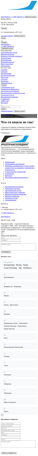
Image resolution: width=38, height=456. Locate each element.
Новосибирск (22, 326)
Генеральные (5, 66)
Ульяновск (7, 375)
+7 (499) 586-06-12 (7, 213)
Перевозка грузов (7, 48)
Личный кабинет (7, 111)
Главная (8, 115)
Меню (3, 38)
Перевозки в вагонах (12, 188)
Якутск (6, 411)
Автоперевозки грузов (9, 52)
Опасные (4, 72)
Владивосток (8, 286)
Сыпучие (4, 79)
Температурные (6, 83)
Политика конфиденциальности (16, 177)
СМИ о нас (5, 101)
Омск (5, 338)
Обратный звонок (30, 17)
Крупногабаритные (8, 75)
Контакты (4, 103)
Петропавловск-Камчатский (13, 347)
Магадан (7, 314)
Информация (9, 162)
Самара (6, 356)
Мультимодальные (7, 62)
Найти (3, 109)
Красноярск (14, 305)
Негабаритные (6, 73)
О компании (5, 99)
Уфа (20, 268)
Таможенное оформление (10, 89)
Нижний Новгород (10, 326)
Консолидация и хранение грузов (13, 93)
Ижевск (6, 296)
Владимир (17, 286)
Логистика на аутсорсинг (10, 91)
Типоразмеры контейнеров (14, 164)
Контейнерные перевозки (14, 187)
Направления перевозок (9, 97)
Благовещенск (9, 277)
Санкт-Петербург (10, 268)
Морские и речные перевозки (11, 56)
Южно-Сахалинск (10, 402)
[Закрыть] (35, 255)
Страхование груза (7, 87)
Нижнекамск (23, 323)
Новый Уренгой (9, 329)
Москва (19, 265)
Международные (7, 64)
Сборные (4, 70)
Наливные (4, 81)
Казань (6, 305)
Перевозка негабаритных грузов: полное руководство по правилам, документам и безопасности (20, 168)
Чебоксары (8, 393)
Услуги (4, 85)
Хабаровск (7, 384)
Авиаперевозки (10, 200)
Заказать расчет (19, 111)
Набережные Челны (11, 323)
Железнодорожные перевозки (15, 194)
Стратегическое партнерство (15, 172)
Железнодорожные (7, 54)
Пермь (25, 265)
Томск (6, 365)
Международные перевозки (15, 192)
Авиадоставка (6, 58)
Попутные (4, 77)
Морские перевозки (12, 196)
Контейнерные (6, 60)
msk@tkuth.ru (6, 17)
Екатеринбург (9, 265)
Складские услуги (7, 95)
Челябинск (27, 268)
